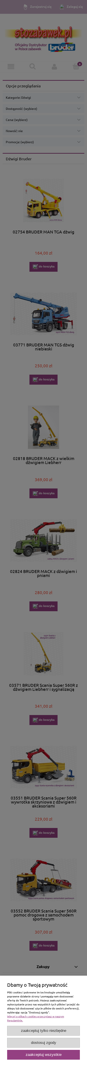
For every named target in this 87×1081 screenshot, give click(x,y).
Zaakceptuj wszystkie (44, 1055)
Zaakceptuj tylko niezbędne (43, 1031)
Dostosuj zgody (43, 1043)
